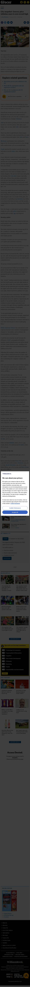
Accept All (15, 512)
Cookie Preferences (15, 508)
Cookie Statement (15, 503)
